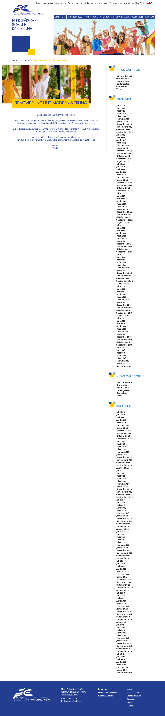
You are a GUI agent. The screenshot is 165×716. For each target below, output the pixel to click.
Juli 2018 (120, 347)
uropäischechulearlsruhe (24, 25)
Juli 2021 (120, 254)
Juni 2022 (120, 228)
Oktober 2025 (123, 129)
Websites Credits (105, 695)
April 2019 (121, 326)
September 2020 (124, 281)
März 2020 (121, 297)
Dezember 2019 (124, 305)
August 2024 (122, 161)
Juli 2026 (120, 105)
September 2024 (124, 159)
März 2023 (121, 204)
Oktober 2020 (123, 278)
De (150, 3)
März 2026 (121, 116)
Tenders (120, 89)
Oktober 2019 (123, 310)
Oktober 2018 (123, 342)
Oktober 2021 (123, 249)
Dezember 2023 (124, 183)
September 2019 (124, 313)
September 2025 (124, 132)
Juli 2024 (120, 164)
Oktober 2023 (123, 188)
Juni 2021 (120, 257)
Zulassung (131, 699)
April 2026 (121, 113)
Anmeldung (92, 17)
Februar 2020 (122, 300)
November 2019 (124, 308)
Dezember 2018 (124, 337)
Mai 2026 (120, 111)
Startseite (60, 17)
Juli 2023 (120, 193)
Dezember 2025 (124, 124)
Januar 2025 (122, 148)
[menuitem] (39, 3)
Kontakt (149, 17)
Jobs (87, 3)
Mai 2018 (120, 353)
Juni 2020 (121, 289)
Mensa (129, 702)
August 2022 (122, 222)
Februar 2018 (122, 361)
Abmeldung (129, 3)
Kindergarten (107, 17)
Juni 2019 (120, 321)
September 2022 (124, 220)
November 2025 (124, 127)
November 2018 (124, 339)
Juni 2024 (120, 167)
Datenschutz (116, 3)
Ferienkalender (75, 3)
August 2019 (122, 316)
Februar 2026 (122, 119)
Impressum (103, 689)
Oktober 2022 (123, 217)
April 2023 (121, 201)
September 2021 (124, 252)
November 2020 (124, 276)
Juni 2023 (120, 196)
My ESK (140, 3)
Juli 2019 (120, 318)
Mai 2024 (120, 169)
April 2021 (121, 262)
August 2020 (122, 284)
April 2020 (121, 294)
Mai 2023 (120, 199)
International (122, 81)
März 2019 (121, 329)
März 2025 (121, 143)
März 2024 (121, 175)
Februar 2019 (122, 331)
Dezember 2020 (124, 273)
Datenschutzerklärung (108, 692)
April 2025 (121, 140)
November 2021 (124, 246)
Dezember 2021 (123, 244)
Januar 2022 (122, 241)
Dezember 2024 (124, 151)
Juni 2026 (120, 108)
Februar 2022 (122, 238)
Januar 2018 (122, 363)
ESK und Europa (124, 76)
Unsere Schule (75, 17)
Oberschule (137, 17)
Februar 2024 (122, 177)
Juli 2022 (120, 225)
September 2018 (124, 345)
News (39, 3)
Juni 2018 (120, 350)
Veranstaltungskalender (55, 3)
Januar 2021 (121, 270)
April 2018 (121, 355)
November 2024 (124, 153)
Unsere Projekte (134, 695)
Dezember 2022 (124, 212)
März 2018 (121, 358)
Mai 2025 (120, 137)
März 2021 (121, 265)
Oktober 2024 (123, 156)
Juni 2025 (120, 135)
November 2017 (124, 366)
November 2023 (124, 185)
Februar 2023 (122, 206)
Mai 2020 (120, 292)
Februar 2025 (122, 145)
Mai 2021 (120, 260)
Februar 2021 (122, 268)
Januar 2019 (122, 334)
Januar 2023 (122, 209)
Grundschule (122, 17)
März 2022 (121, 236)
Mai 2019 (120, 323)
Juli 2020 (120, 286)
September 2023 (124, 191)
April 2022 (121, 233)
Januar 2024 (122, 180)
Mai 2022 (120, 230)
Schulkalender (133, 692)
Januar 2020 (122, 302)
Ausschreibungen (99, 3)
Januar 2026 (122, 121)
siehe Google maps (69, 694)
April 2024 (121, 172)
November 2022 (124, 214)
